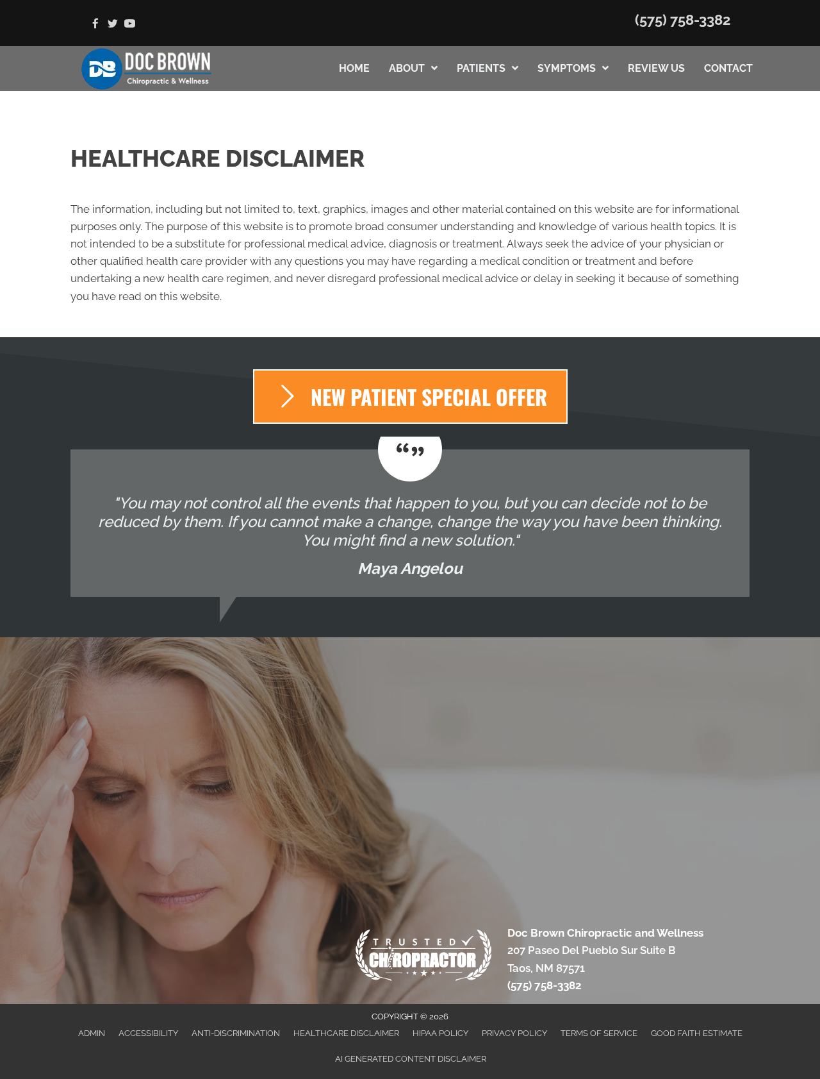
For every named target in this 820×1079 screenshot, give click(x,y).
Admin (91, 1033)
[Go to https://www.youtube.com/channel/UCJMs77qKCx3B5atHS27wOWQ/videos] (129, 24)
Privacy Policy (514, 1033)
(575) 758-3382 (682, 20)
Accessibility (148, 1033)
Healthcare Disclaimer (346, 1033)
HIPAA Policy (440, 1033)
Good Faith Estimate (696, 1033)
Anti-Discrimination (236, 1033)
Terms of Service (599, 1033)
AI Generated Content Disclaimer (410, 1059)
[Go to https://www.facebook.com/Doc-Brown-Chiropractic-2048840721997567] (95, 24)
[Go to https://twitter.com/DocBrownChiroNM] (112, 24)
